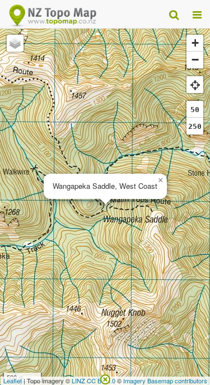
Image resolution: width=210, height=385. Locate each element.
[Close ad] (105, 378)
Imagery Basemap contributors (165, 380)
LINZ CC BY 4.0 (93, 380)
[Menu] (197, 14)
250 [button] (195, 126)
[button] (160, 180)
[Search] (174, 14)
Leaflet (12, 380)
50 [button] (194, 109)
